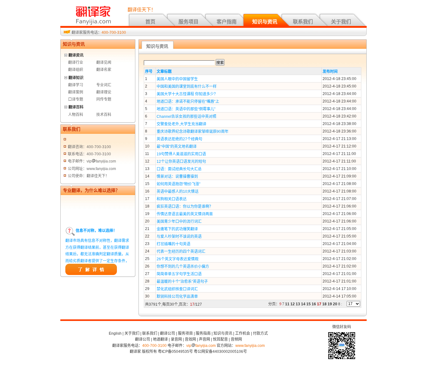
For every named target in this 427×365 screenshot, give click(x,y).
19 (330, 304)
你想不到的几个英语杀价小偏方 (183, 266)
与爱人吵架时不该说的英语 (179, 236)
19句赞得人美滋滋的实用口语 (181, 154)
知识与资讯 (264, 21)
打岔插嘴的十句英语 (173, 244)
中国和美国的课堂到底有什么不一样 (187, 86)
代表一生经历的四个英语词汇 (181, 251)
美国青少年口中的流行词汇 (179, 221)
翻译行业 (75, 62)
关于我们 (341, 21)
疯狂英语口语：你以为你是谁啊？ (185, 206)
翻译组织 (75, 70)
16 (314, 304)
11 (287, 304)
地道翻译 (160, 339)
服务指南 (203, 333)
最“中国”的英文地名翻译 (177, 146)
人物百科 (75, 114)
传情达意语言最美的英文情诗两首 (185, 214)
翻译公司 (167, 333)
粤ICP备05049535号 (175, 351)
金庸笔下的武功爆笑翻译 (177, 229)
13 (298, 304)
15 (308, 304)
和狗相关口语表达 (172, 199)
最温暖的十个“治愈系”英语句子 (182, 281)
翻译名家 (103, 70)
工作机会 (242, 333)
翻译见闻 (103, 62)
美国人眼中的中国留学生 (177, 79)
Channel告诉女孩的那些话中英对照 (186, 116)
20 (335, 304)
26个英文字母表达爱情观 (177, 259)
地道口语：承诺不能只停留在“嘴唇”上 (188, 101)
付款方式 (260, 333)
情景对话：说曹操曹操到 (177, 176)
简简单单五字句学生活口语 (179, 274)
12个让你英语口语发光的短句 (181, 161)
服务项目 (188, 21)
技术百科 (103, 114)
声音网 (204, 339)
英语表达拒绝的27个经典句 (179, 139)
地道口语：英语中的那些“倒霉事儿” (186, 109)
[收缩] (66, 54)
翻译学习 (75, 85)
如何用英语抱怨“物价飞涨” (178, 184)
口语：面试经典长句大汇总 (179, 169)
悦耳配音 (220, 339)
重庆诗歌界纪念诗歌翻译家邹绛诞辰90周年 (193, 131)
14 (303, 304)
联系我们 (303, 21)
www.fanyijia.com (250, 345)
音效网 (190, 339)
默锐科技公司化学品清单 (177, 296)
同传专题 (103, 99)
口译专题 (75, 99)
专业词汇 (103, 85)
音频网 (236, 339)
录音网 (176, 339)
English (115, 333)
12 (292, 304)
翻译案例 (75, 92)
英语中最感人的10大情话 (177, 191)
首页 (150, 21)
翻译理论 (103, 92)
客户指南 (227, 21)
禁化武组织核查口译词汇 (177, 289)
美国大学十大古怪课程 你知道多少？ (187, 94)
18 (324, 304)
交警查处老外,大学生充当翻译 (181, 124)
